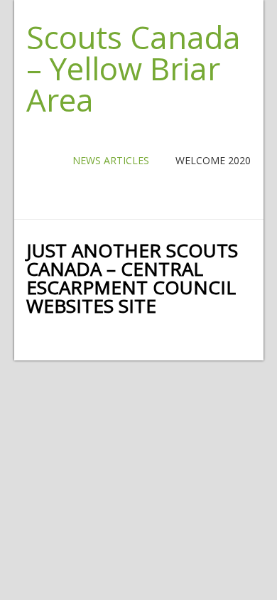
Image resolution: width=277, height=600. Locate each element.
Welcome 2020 (213, 160)
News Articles (110, 160)
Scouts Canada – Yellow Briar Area (133, 68)
